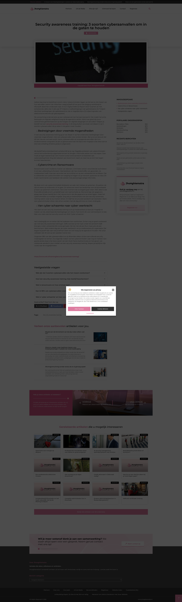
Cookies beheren (102, 309)
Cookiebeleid (90, 313)
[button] (113, 290)
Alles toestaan (79, 309)
